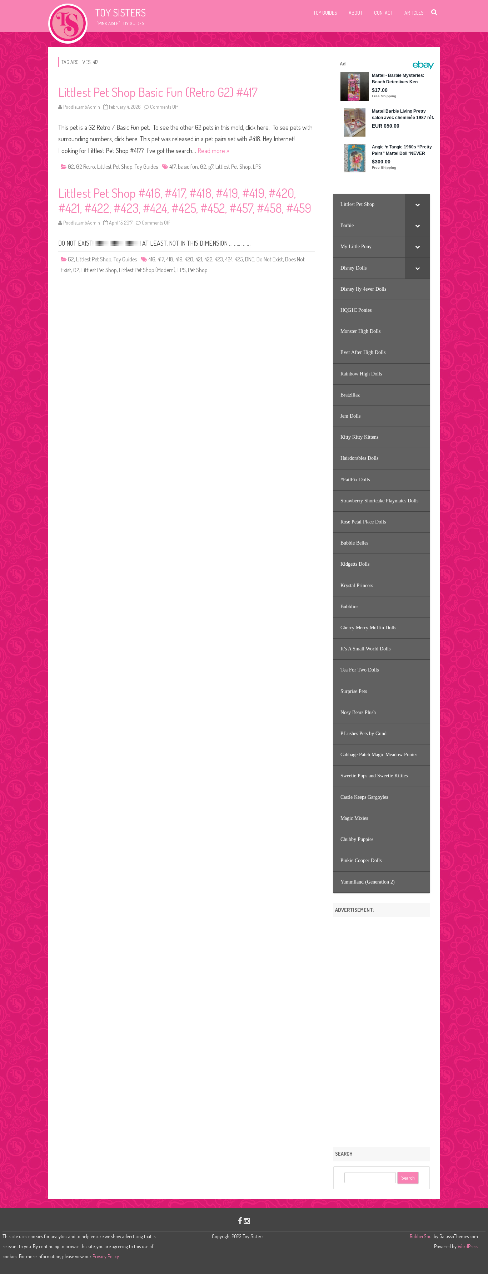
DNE (249, 259)
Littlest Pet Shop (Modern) (147, 270)
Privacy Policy (106, 1256)
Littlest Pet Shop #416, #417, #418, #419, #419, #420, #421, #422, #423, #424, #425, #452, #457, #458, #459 (184, 200)
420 (189, 259)
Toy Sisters (120, 12)
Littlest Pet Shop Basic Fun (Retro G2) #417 (158, 92)
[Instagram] (247, 1220)
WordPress (467, 1246)
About (356, 13)
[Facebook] (240, 1220)
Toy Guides (325, 13)
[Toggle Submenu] (417, 204)
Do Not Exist (270, 259)
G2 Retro (85, 166)
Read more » (213, 150)
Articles (414, 13)
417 (172, 166)
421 (198, 259)
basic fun (188, 166)
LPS (257, 166)
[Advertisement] (381, 1029)
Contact (383, 13)
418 (169, 259)
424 (229, 259)
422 (208, 259)
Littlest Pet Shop (115, 166)
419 (179, 259)
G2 (71, 166)
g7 (210, 166)
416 (151, 259)
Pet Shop (198, 270)
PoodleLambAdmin (81, 107)
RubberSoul (421, 1236)
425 (239, 259)
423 (219, 259)
